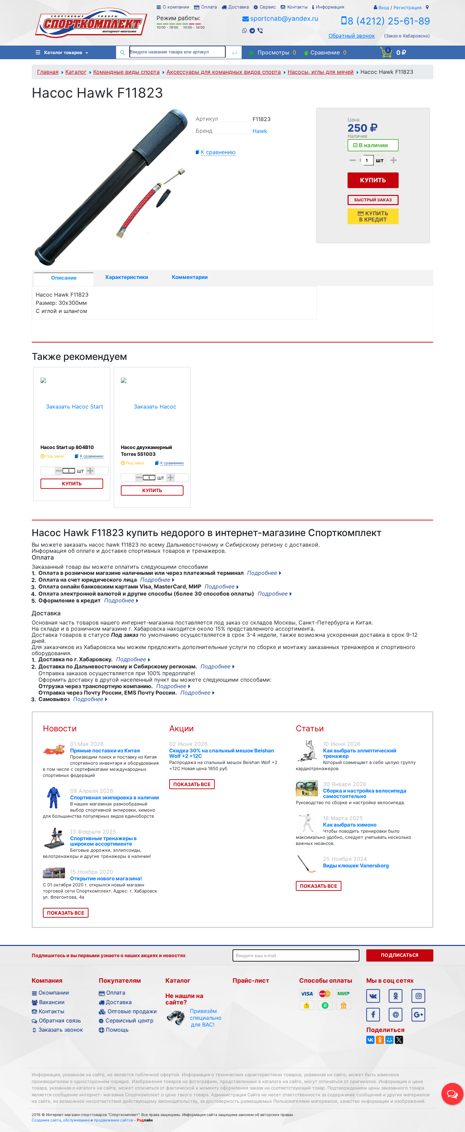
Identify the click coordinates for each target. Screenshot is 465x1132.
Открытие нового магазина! (106, 878)
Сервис (268, 7)
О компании (176, 7)
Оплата (209, 7)
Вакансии (52, 1002)
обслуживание (76, 1120)
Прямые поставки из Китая (105, 750)
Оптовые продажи (132, 1011)
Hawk (260, 131)
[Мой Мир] (389, 1040)
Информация (330, 7)
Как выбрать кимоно (349, 824)
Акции (181, 728)
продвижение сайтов (113, 1120)
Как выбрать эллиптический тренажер (359, 753)
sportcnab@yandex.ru (284, 18)
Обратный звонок (351, 36)
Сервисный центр (130, 1020)
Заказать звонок (60, 1029)
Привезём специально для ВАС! (202, 1018)
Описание (64, 277)
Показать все (65, 913)
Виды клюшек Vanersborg (356, 865)
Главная (48, 71)
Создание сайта (46, 1120)
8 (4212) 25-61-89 (389, 21)
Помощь (117, 1029)
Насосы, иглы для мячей (321, 71)
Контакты (297, 7)
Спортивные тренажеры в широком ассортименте (103, 841)
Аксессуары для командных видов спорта (223, 71)
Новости (60, 728)
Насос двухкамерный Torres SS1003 (146, 450)
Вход (384, 7)
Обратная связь (60, 1020)
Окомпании (53, 992)
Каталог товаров (63, 52)
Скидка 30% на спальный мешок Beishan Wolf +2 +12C (221, 753)
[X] (399, 1040)
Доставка (238, 7)
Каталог (75, 71)
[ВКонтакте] (370, 1040)
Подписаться (399, 955)
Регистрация (407, 7)
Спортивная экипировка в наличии (114, 797)
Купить (72, 483)
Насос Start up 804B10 (67, 447)
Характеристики (126, 277)
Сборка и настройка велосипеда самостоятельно (364, 793)
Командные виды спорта (126, 71)
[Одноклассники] (380, 1040)
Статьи (310, 728)
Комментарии (190, 277)
